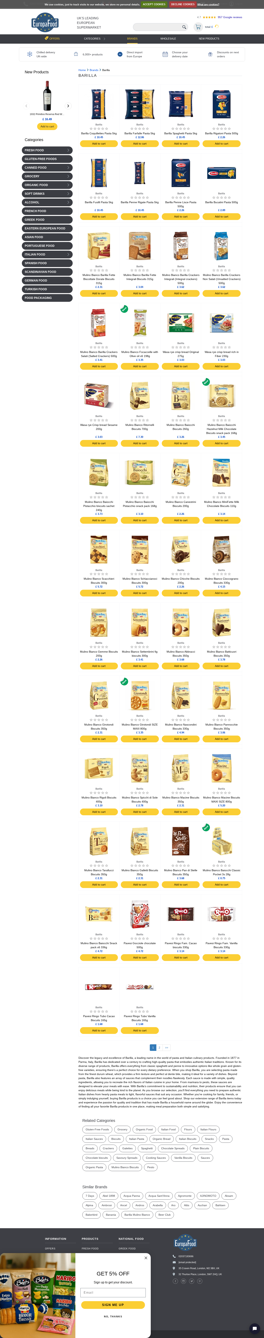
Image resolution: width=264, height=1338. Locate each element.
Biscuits (116, 1138)
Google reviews (230, 17)
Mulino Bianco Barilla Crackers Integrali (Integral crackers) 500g (180, 279)
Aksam (229, 1195)
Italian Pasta (136, 1138)
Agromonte (185, 1195)
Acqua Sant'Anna (158, 1195)
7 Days (90, 1195)
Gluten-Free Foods (97, 1129)
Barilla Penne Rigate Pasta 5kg (140, 202)
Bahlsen (220, 1205)
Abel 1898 (109, 1195)
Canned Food (36, 167)
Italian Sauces (94, 1138)
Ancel (123, 1205)
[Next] (68, 105)
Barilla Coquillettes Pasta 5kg (99, 133)
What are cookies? (208, 4)
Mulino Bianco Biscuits (125, 1167)
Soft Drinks (34, 193)
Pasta (225, 1138)
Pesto (150, 1167)
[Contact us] (254, 1328)
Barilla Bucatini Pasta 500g (221, 202)
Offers (50, 1248)
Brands (132, 38)
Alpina (89, 1205)
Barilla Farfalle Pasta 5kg (139, 133)
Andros (139, 1205)
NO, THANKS (113, 1316)
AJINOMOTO (208, 1195)
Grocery (32, 176)
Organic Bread (161, 1138)
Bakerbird (91, 1214)
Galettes (127, 1148)
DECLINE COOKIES (183, 4)
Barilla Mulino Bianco (137, 1214)
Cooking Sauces (156, 1157)
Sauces (205, 1157)
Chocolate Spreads (173, 1148)
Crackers (108, 1148)
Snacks (209, 1138)
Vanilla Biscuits (183, 1157)
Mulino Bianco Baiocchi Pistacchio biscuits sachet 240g (98, 506)
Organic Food (36, 185)
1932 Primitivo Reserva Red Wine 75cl (47, 114)
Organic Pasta (94, 1167)
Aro (173, 1205)
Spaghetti (147, 1148)
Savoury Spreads (126, 1157)
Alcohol (32, 202)
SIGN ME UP (113, 1305)
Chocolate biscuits (97, 1157)
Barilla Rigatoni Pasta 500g (221, 133)
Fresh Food (34, 150)
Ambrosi (107, 1205)
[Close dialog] (146, 1258)
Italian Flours (208, 1129)
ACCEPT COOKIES (154, 4)
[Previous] (26, 105)
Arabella (158, 1205)
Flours (188, 1129)
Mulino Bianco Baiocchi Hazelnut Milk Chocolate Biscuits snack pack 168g (221, 429)
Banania (111, 1214)
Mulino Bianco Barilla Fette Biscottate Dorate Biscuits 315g (99, 279)
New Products (209, 38)
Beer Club (164, 1214)
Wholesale (168, 38)
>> (166, 1047)
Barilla (98, 124)
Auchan (202, 1205)
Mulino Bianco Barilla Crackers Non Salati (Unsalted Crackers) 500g (222, 279)
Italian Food (35, 254)
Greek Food (127, 1248)
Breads (90, 1148)
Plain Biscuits (201, 1148)
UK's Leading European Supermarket (89, 23)
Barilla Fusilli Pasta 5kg (99, 202)
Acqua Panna (131, 1195)
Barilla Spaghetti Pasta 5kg (180, 133)
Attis (186, 1205)
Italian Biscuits (187, 1138)
